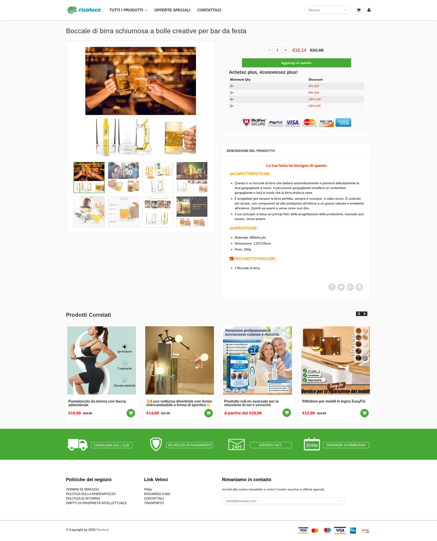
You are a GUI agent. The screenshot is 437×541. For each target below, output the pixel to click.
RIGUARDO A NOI (157, 494)
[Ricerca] (345, 10)
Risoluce (103, 529)
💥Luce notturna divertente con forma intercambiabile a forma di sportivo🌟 (179, 403)
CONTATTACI (209, 10)
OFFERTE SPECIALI (172, 10)
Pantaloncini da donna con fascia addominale (97, 403)
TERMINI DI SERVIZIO (82, 489)
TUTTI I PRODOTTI (126, 10)
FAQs (148, 489)
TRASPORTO (154, 503)
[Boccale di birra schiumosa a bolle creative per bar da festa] (140, 102)
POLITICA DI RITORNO (83, 498)
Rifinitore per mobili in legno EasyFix (334, 401)
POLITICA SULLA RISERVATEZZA (90, 494)
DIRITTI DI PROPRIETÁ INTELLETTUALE (96, 503)
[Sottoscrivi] (339, 501)
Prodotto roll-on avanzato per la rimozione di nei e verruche (251, 403)
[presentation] (359, 313)
